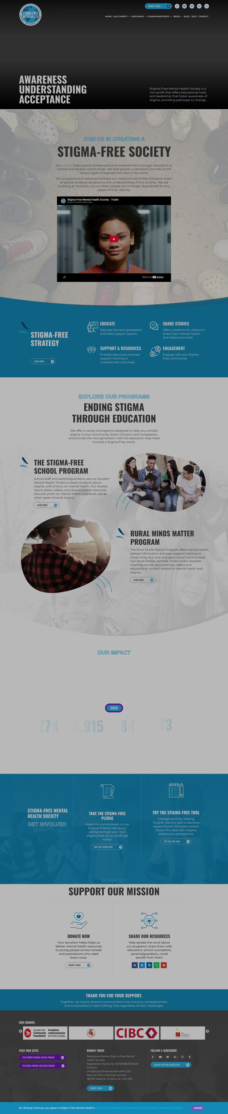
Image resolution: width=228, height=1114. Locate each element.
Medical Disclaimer (171, 1107)
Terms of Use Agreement (110, 1107)
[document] (114, 557)
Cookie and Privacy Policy (142, 1107)
